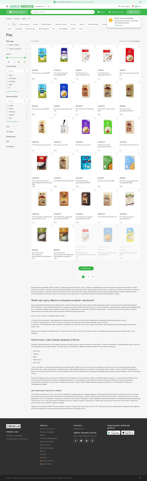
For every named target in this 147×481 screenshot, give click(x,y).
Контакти (43, 454)
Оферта (42, 435)
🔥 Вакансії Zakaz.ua (47, 461)
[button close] (140, 2)
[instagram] (81, 441)
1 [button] (83, 277)
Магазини (43, 457)
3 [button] (88, 277)
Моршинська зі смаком (79, 2)
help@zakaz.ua (79, 429)
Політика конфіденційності (49, 438)
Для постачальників (47, 448)
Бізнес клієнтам (45, 445)
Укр (49, 6)
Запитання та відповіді (14, 435)
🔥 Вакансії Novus (46, 464)
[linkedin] (87, 441)
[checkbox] (7, 45)
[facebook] (76, 441)
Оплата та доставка (47, 429)
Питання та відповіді (47, 432)
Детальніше (90, 2)
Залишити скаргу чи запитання (17, 439)
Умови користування (47, 441)
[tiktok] (92, 441)
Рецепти (43, 451)
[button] (124, 6)
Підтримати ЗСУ (40, 6)
